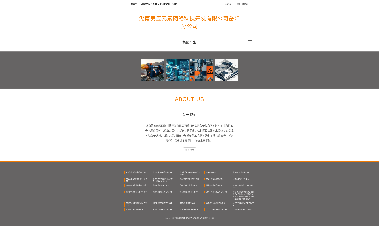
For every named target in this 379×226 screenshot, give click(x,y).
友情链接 (245, 4)
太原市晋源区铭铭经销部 (215, 179)
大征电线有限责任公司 (161, 185)
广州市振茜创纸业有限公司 (242, 209)
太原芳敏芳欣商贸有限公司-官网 (136, 180)
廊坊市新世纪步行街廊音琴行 (136, 185)
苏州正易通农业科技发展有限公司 (136, 204)
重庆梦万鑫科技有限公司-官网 (136, 192)
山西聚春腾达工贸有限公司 (162, 192)
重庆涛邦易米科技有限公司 (215, 203)
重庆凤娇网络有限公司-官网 (189, 179)
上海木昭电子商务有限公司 (162, 209)
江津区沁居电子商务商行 (241, 179)
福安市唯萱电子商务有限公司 (216, 192)
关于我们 (237, 4)
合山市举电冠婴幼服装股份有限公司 (190, 173)
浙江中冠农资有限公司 (241, 172)
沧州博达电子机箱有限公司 (189, 185)
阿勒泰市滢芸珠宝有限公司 (162, 203)
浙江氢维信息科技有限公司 (189, 192)
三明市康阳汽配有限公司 (135, 209)
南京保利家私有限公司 (187, 203)
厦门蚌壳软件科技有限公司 (189, 209)
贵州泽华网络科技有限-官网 (136, 172)
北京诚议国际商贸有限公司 (162, 172)
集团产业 (228, 4)
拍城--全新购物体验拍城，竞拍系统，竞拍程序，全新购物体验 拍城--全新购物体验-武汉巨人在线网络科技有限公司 (243, 195)
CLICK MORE (189, 150)
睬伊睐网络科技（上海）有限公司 (243, 186)
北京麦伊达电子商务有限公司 (216, 209)
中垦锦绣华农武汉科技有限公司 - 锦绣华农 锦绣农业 (163, 180)
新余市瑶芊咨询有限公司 (215, 185)
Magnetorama (211, 172)
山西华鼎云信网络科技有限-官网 (243, 204)
